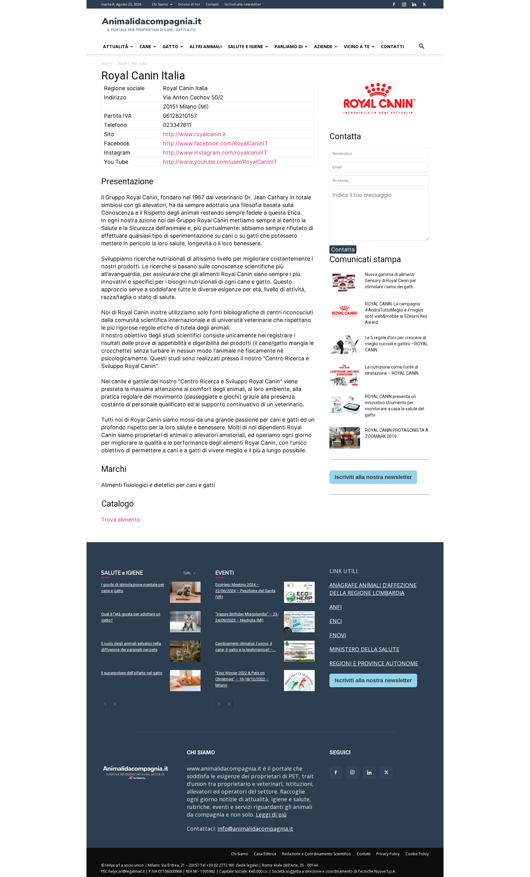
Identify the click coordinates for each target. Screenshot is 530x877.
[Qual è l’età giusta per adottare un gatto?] (185, 621)
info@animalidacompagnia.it (255, 828)
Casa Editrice (265, 853)
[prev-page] (105, 704)
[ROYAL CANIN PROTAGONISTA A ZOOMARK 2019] (344, 446)
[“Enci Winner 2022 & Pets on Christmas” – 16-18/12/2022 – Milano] (299, 680)
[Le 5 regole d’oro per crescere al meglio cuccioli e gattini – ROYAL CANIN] (344, 354)
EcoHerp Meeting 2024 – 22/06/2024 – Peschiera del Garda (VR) (245, 590)
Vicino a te (357, 46)
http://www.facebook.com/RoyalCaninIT (215, 143)
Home (106, 63)
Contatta (343, 249)
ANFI (335, 607)
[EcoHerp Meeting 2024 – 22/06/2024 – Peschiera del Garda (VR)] (299, 592)
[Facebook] (393, 4)
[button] (421, 46)
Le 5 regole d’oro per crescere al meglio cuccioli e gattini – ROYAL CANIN (396, 343)
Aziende (323, 46)
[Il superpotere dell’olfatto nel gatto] (185, 680)
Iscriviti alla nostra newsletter (373, 477)
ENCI (335, 621)
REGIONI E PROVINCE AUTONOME (373, 663)
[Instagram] (404, 4)
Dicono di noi (189, 4)
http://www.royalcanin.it (194, 134)
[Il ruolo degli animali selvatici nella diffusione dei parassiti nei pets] (185, 651)
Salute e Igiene (245, 46)
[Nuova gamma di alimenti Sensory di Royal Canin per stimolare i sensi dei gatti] (344, 291)
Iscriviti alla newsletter (243, 4)
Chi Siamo (160, 4)
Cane (145, 46)
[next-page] (115, 704)
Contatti (212, 4)
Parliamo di (289, 46)
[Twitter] (424, 4)
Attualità (115, 46)
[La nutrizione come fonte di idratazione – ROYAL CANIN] (344, 383)
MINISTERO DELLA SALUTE (364, 649)
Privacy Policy (388, 853)
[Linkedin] (414, 4)
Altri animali (206, 46)
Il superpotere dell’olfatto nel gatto (131, 673)
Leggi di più (271, 814)
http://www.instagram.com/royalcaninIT (215, 152)
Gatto (170, 46)
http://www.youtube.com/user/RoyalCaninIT (220, 162)
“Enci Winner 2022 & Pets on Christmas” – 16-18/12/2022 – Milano (242, 679)
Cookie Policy (417, 853)
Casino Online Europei (358, 698)
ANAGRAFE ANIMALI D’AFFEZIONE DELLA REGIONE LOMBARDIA (373, 588)
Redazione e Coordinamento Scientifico (316, 853)
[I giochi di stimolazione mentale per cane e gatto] (185, 592)
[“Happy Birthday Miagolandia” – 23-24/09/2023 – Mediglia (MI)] (299, 621)
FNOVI (337, 635)
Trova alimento (120, 519)
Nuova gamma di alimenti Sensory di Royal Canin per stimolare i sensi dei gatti (390, 280)
